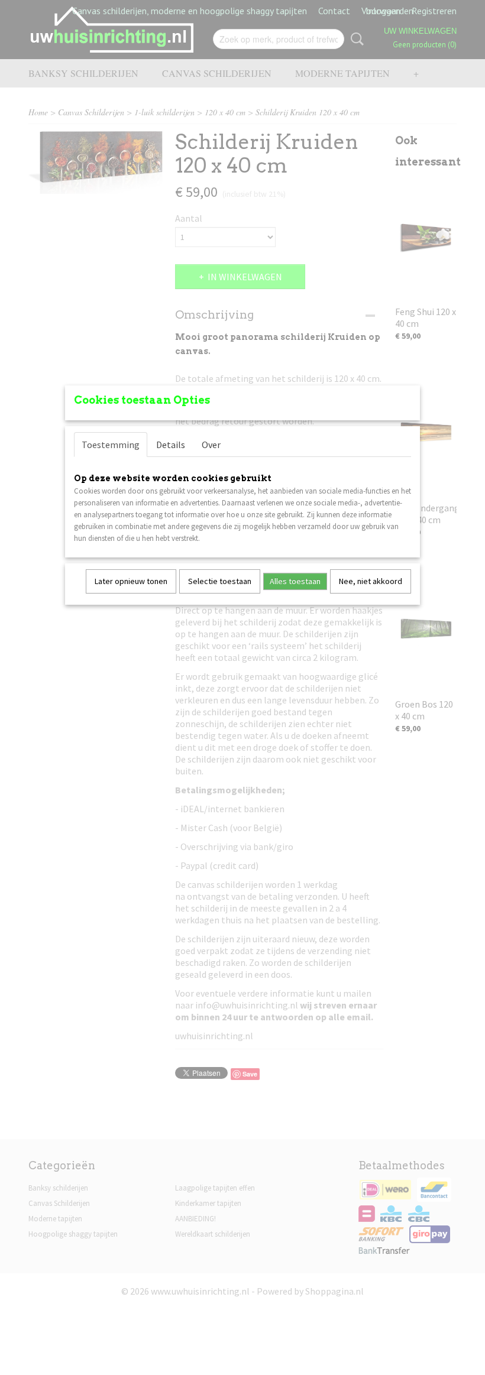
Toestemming (111, 444)
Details (170, 444)
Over (211, 444)
